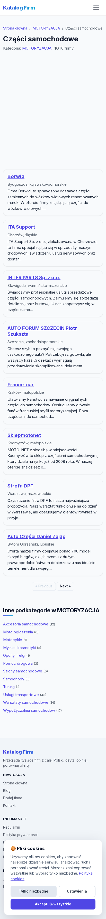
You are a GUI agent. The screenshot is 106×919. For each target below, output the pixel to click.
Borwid (15, 176)
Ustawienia (77, 891)
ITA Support (21, 227)
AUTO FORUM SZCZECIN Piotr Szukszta (42, 331)
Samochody (16, 679)
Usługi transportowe (24, 694)
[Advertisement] (53, 110)
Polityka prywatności (20, 835)
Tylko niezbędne (33, 891)
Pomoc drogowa (20, 663)
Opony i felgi (16, 655)
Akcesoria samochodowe (29, 624)
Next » (65, 586)
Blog (7, 791)
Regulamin (11, 827)
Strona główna (15, 28)
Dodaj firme (12, 798)
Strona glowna (15, 783)
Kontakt (9, 805)
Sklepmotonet (24, 435)
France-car (20, 385)
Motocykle (15, 639)
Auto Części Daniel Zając (36, 536)
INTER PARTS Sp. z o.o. (33, 277)
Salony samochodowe (25, 671)
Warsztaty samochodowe (29, 702)
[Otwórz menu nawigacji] (96, 7)
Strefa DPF (20, 486)
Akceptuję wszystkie (53, 904)
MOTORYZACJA (46, 28)
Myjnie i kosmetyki (22, 647)
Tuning (11, 686)
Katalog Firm (19, 8)
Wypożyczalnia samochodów (32, 710)
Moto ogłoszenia (21, 632)
